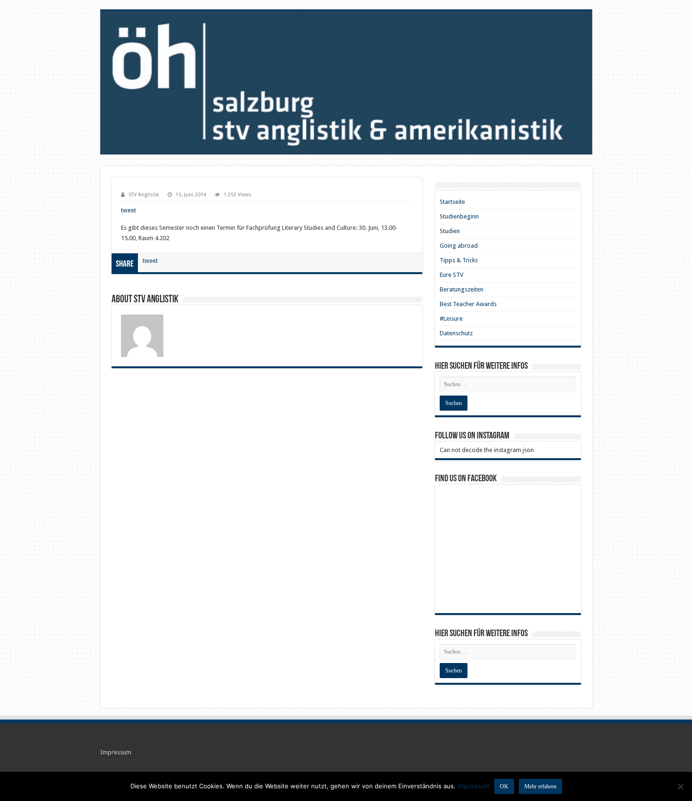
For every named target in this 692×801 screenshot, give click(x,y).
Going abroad (459, 245)
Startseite (452, 201)
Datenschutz (456, 333)
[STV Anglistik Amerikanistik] (346, 82)
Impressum (115, 752)
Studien (450, 231)
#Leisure (451, 318)
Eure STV (451, 274)
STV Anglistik (144, 195)
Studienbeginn (459, 216)
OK (504, 786)
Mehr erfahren (540, 786)
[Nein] (680, 786)
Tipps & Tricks (459, 260)
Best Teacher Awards (468, 303)
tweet (128, 210)
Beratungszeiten (461, 289)
